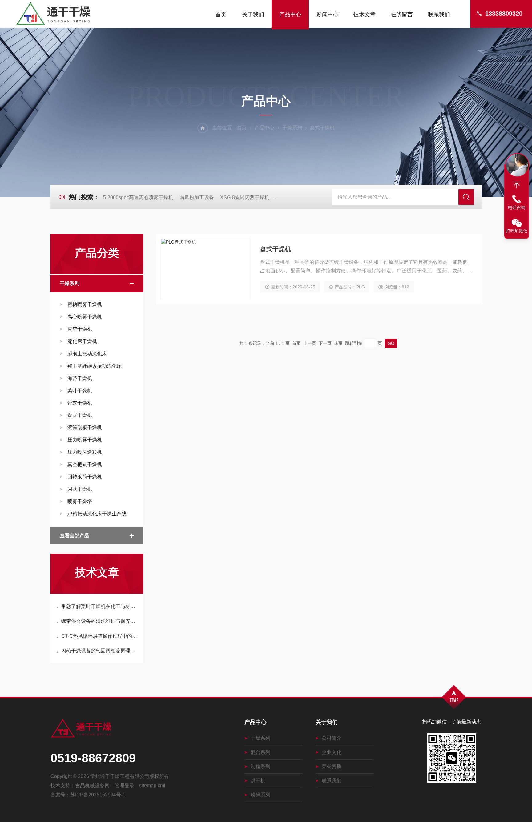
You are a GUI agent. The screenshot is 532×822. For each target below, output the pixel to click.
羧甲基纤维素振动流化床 (94, 366)
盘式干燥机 (79, 415)
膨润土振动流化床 (87, 353)
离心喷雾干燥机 (84, 316)
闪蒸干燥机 (79, 489)
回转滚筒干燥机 (84, 476)
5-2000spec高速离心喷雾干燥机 (138, 197)
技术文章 (364, 14)
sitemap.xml (152, 785)
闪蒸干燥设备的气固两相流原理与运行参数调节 (100, 650)
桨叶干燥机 (79, 390)
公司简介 (331, 738)
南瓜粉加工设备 (196, 197)
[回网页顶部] (516, 185)
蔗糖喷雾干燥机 (84, 304)
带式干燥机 (79, 402)
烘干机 (258, 780)
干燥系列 (292, 127)
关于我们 (253, 14)
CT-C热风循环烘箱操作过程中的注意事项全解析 (100, 636)
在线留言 (402, 14)
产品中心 (290, 14)
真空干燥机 (79, 329)
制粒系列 (260, 766)
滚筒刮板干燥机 (84, 427)
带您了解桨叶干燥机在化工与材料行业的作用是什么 (100, 606)
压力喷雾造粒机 (84, 452)
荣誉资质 (331, 766)
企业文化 (331, 752)
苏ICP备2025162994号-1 (97, 794)
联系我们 (439, 14)
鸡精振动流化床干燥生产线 (97, 513)
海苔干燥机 (79, 378)
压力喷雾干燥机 (84, 439)
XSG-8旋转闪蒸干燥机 (244, 197)
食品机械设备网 (92, 785)
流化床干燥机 (82, 341)
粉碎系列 (260, 794)
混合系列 (260, 752)
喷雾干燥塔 (79, 501)
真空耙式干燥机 (84, 464)
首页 (220, 14)
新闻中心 (327, 14)
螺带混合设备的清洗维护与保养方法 (100, 621)
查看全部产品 (74, 535)
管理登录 (124, 785)
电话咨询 (516, 207)
